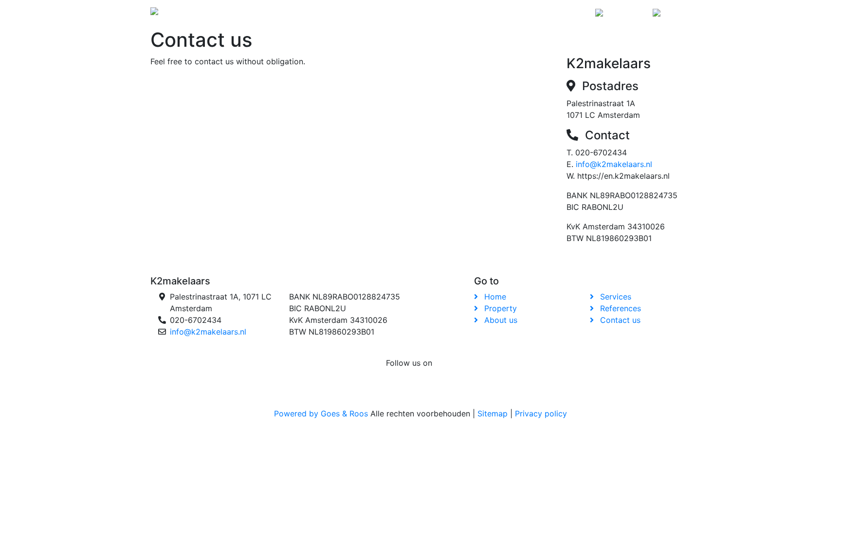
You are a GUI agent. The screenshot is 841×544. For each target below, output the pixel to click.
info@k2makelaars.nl (614, 164)
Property (358, 14)
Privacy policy (541, 413)
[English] (670, 14)
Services (452, 14)
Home (318, 14)
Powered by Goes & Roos (321, 413)
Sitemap (492, 413)
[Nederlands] (620, 14)
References (504, 14)
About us (406, 14)
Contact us (562, 14)
